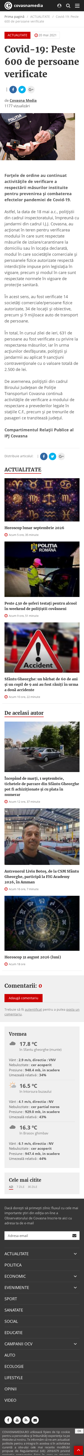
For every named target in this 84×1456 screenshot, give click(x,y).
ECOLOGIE (14, 1366)
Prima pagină (14, 16)
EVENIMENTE (16, 1287)
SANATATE (13, 1310)
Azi (11, 1187)
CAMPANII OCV (18, 1343)
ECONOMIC (15, 1276)
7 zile (20, 1187)
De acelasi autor (24, 713)
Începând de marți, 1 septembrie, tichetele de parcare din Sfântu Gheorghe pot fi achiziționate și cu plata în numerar (41, 786)
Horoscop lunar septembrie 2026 (34, 528)
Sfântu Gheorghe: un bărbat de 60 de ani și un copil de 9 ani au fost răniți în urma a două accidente (41, 684)
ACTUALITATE (17, 35)
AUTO (9, 1355)
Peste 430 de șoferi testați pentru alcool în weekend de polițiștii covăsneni (40, 606)
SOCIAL (11, 1321)
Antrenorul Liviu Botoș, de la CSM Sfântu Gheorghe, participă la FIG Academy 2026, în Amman (41, 876)
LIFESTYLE (13, 1377)
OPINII (10, 1389)
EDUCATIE (13, 1332)
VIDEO (10, 1400)
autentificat (33, 1009)
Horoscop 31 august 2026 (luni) (32, 957)
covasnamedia (28, 5)
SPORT (10, 1298)
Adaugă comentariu (23, 998)
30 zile (32, 1187)
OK (79, 1431)
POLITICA (13, 1265)
